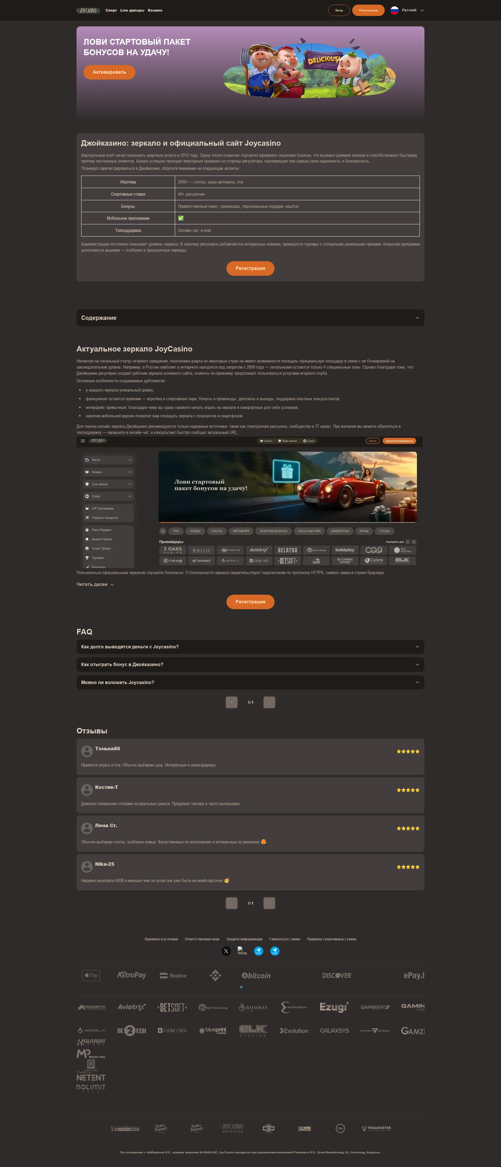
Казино (155, 10)
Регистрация (368, 10)
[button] (241, 987)
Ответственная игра (202, 939)
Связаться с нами (284, 939)
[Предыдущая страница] (231, 702)
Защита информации (244, 939)
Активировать (109, 72)
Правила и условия (161, 939)
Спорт (111, 10)
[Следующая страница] (269, 702)
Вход (339, 10)
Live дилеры (132, 10)
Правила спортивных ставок (331, 939)
